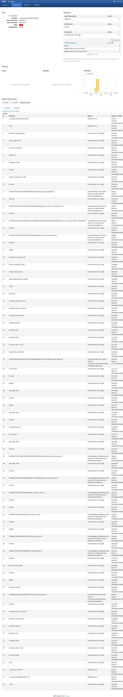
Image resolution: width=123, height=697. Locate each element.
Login (120, 1)
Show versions (115, 40)
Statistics (37, 5)
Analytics (8, 1)
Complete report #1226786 (10, 111)
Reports (27, 5)
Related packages (70, 43)
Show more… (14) (92, 54)
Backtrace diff (25, 102)
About (68, 696)
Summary (5, 5)
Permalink (13, 16)
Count (110, 43)
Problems (16, 5)
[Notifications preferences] (114, 1)
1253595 (16, 108)
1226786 (6, 108)
